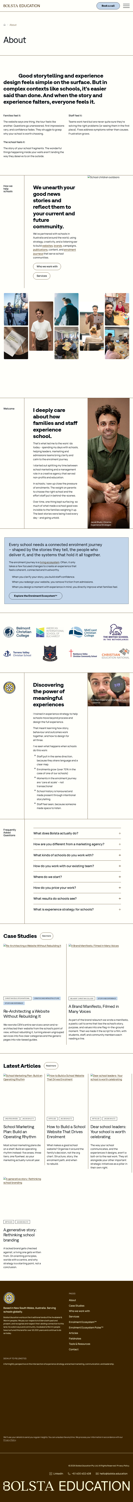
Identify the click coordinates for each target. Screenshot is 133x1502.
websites (47, 245)
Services (74, 1316)
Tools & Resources (79, 1344)
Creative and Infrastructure (46, 998)
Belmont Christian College (81, 998)
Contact (74, 1349)
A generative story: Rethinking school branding (19, 1234)
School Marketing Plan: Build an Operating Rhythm (19, 1131)
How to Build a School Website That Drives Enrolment (66, 1131)
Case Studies (76, 1305)
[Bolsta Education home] (21, 5)
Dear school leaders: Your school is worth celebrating (108, 1131)
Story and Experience (14, 1003)
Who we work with (79, 1311)
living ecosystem (49, 562)
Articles (73, 1333)
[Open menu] (126, 6)
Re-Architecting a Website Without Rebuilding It (26, 1014)
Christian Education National (17, 998)
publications (40, 249)
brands (58, 245)
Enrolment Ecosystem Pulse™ (86, 1327)
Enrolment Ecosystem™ (83, 1322)
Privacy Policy (9, 1440)
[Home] (4, 25)
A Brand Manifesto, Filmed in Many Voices (94, 1009)
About (72, 1300)
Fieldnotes (75, 1338)
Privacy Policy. (123, 1465)
